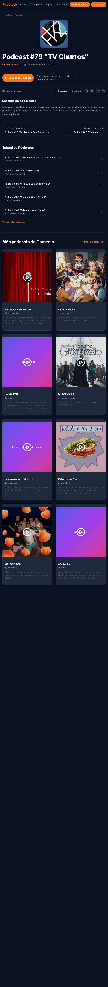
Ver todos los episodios (13, 222)
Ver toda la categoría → (94, 242)
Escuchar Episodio (20, 77)
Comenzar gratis (80, 4)
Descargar (63, 91)
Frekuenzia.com (10, 64)
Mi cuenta (99, 4)
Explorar (24, 4)
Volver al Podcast (14, 15)
